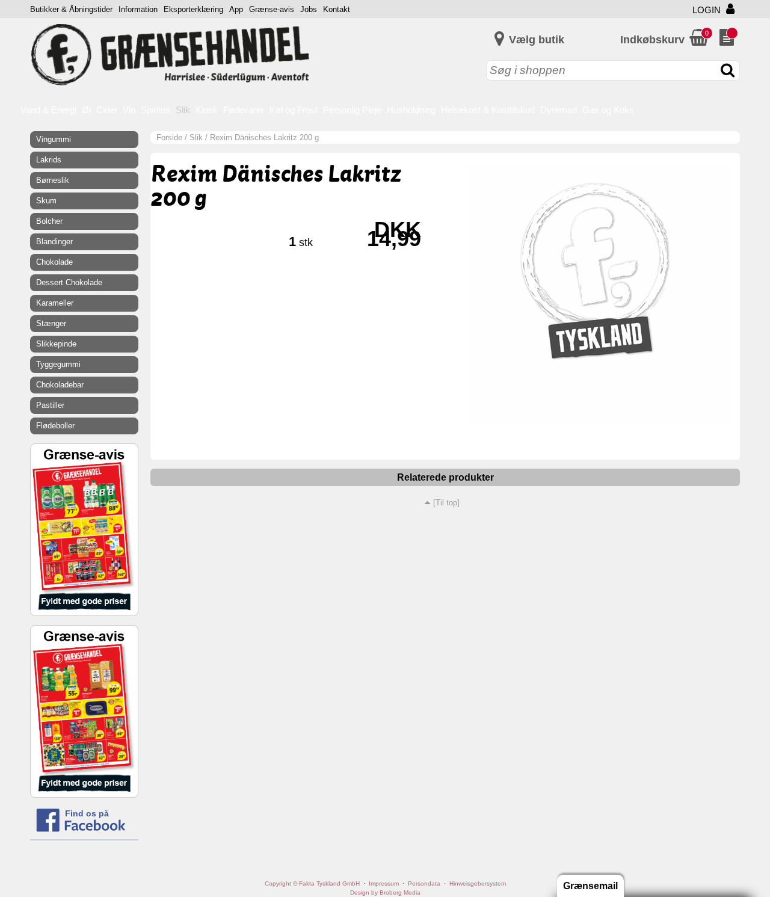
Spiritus (155, 110)
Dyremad (558, 110)
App (236, 9)
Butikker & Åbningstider (71, 9)
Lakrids (48, 159)
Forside (169, 137)
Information (138, 9)
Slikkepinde (56, 343)
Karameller (54, 302)
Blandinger (54, 241)
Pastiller (50, 405)
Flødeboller (55, 425)
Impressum (384, 883)
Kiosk (207, 110)
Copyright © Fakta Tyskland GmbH (312, 883)
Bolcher (49, 221)
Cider (106, 110)
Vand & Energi (48, 110)
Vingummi (53, 139)
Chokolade (54, 262)
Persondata (424, 883)
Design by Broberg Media (385, 892)
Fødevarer (243, 110)
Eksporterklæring (193, 9)
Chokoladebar (60, 384)
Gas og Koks (608, 110)
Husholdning (411, 110)
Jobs (308, 9)
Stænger (51, 323)
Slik (183, 110)
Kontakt (336, 9)
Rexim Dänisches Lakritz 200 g (264, 137)
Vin (129, 110)
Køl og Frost (294, 110)
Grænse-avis (271, 9)
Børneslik (52, 180)
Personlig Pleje (352, 110)
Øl (86, 110)
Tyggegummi (58, 364)
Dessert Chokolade (69, 282)
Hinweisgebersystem (477, 883)
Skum (46, 200)
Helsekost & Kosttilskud (488, 110)
